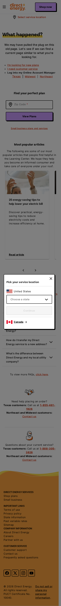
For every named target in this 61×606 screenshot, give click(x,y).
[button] (20, 322)
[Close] (51, 278)
